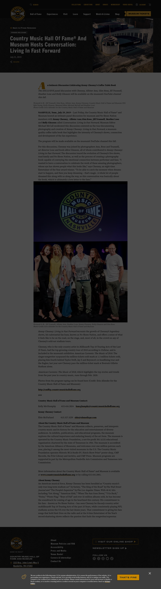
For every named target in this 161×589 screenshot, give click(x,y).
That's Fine (128, 577)
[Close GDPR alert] (150, 573)
